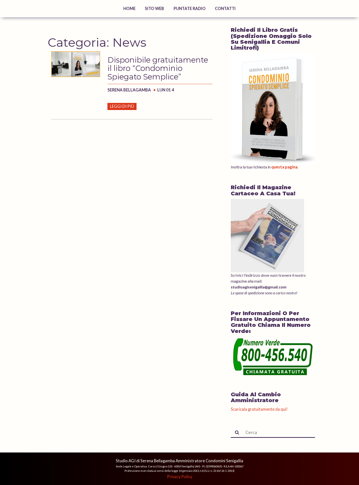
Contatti (225, 8)
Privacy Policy (179, 476)
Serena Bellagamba (129, 90)
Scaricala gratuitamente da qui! (259, 409)
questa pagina (284, 167)
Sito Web (154, 8)
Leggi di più (122, 106)
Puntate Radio (190, 8)
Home (129, 8)
